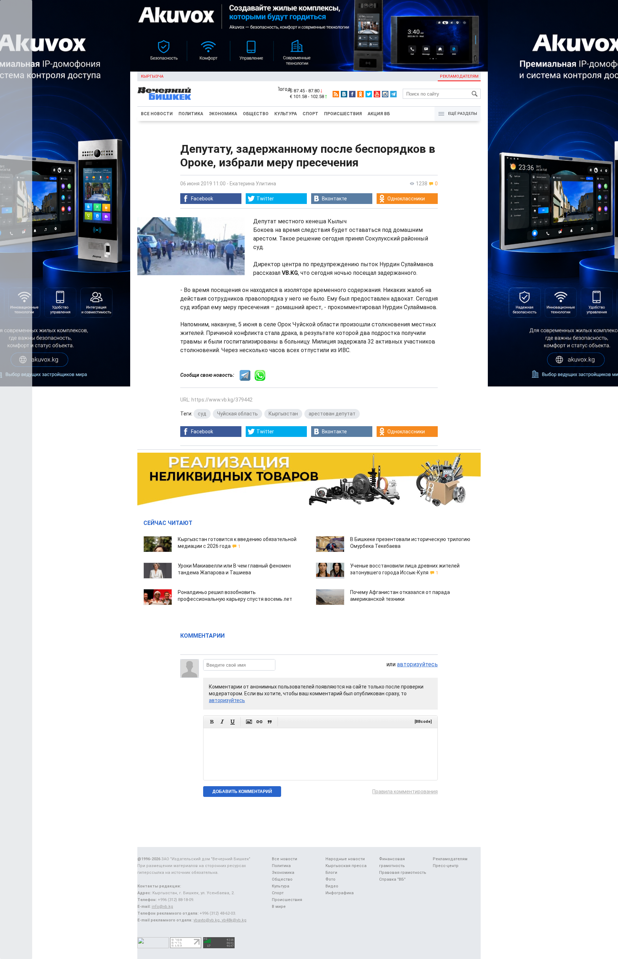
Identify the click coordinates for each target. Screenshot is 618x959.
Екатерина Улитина (253, 183)
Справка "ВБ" (392, 879)
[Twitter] (369, 94)
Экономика (223, 113)
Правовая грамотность (402, 872)
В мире (279, 906)
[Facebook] (352, 94)
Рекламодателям (459, 76)
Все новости (157, 113)
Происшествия (343, 113)
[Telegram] (393, 94)
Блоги (331, 872)
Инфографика (339, 893)
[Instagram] (385, 94)
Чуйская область (237, 414)
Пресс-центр (445, 865)
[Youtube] (377, 94)
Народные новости (345, 859)
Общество (256, 113)
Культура (285, 113)
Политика (190, 113)
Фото (330, 879)
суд (202, 414)
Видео (331, 886)
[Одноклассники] (360, 94)
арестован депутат (332, 414)
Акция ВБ (379, 113)
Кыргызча (152, 76)
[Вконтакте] (344, 94)
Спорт (310, 113)
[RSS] (336, 94)
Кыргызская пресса (346, 865)
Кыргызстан (283, 414)
